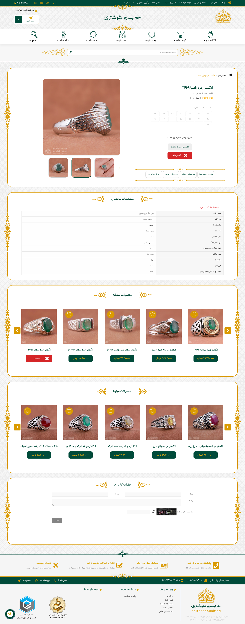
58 (172, 113)
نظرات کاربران (153, 174)
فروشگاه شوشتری (229, 2)
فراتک (190, 619)
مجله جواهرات (185, 2)
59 (163, 113)
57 (181, 113)
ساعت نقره (63, 40)
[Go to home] (230, 75)
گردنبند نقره (181, 40)
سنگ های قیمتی (200, 2)
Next (44, 168)
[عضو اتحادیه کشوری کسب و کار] (27, 607)
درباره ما (223, 2)
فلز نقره (214, 2)
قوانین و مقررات (170, 2)
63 (199, 119)
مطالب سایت (168, 607)
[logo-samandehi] (57, 607)
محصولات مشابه (188, 174)
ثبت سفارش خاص (166, 611)
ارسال (57, 520)
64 (190, 119)
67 (163, 119)
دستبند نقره (93, 40)
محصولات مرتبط (171, 174)
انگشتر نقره (211, 40)
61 (208, 119)
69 (208, 124)
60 (155, 113)
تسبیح (34, 40)
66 (173, 119)
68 (155, 119)
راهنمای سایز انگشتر (179, 147)
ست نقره (122, 40)
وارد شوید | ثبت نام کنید (25, 10)
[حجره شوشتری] (223, 15)
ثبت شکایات (129, 2)
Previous (119, 168)
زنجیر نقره (152, 40)
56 (190, 113)
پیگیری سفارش (143, 2)
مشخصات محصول (205, 174)
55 (199, 113)
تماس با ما (156, 2)
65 (181, 119)
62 (208, 113)
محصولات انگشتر (166, 603)
